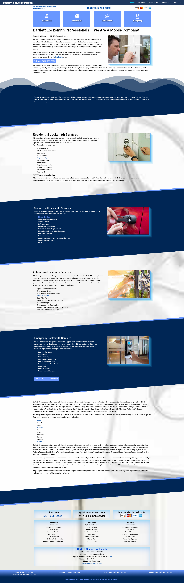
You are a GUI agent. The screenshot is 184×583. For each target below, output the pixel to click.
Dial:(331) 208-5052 (99, 7)
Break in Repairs (43, 296)
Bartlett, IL (59, 57)
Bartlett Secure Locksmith (18, 2)
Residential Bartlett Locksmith (115, 572)
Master (39, 442)
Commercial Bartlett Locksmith (160, 572)
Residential (142, 3)
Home (132, 3)
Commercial (165, 3)
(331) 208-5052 (52, 516)
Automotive (153, 3)
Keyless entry (42, 158)
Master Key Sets (44, 217)
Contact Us (177, 3)
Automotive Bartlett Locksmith (69, 572)
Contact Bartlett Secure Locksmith (23, 574)
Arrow (39, 420)
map (110, 557)
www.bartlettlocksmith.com (92, 564)
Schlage (40, 428)
